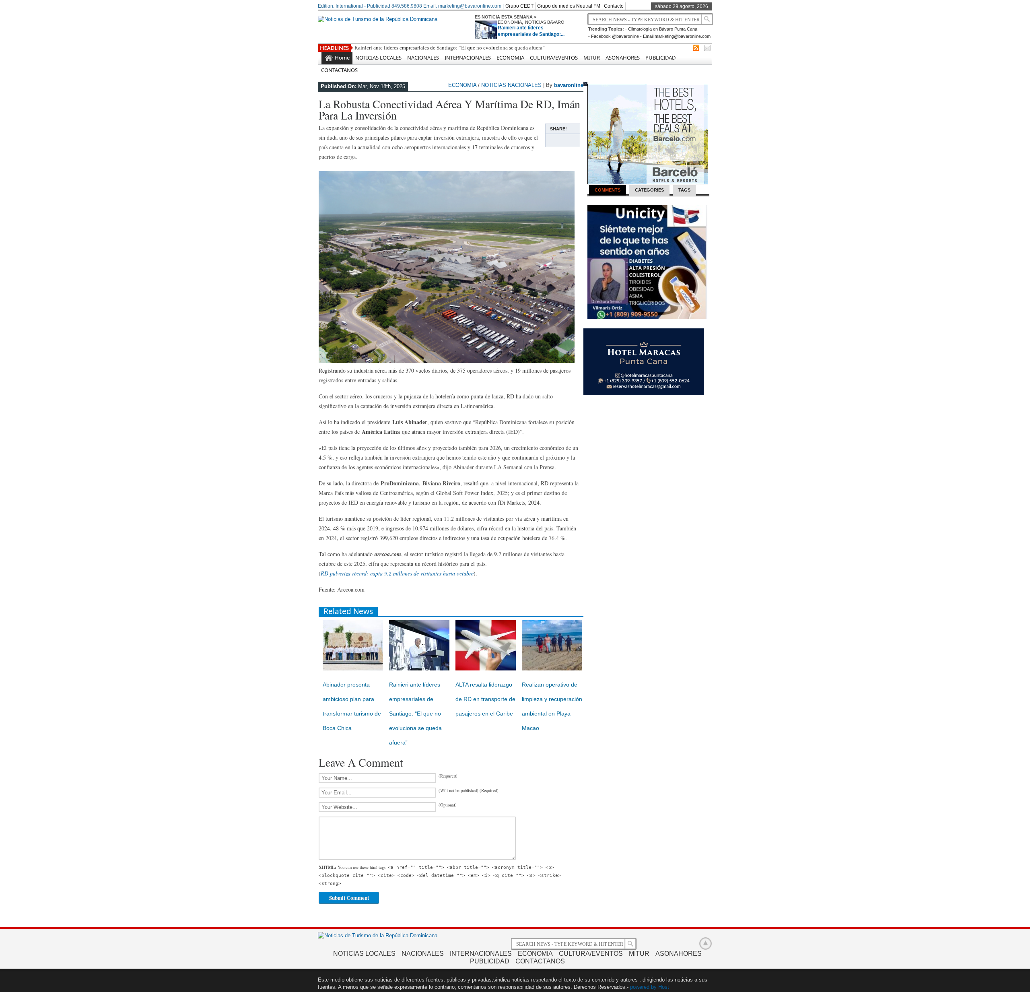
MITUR (591, 57)
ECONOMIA (510, 22)
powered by (643, 987)
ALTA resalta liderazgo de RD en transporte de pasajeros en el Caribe (485, 699)
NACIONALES (423, 57)
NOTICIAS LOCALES (378, 57)
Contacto (614, 6)
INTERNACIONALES (468, 57)
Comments (607, 190)
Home (342, 57)
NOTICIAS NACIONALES (511, 85)
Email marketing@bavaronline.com (677, 36)
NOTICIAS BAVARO (544, 22)
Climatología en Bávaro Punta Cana (662, 29)
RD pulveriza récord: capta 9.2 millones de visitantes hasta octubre (397, 573)
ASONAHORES (623, 57)
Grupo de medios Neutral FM (568, 6)
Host (663, 987)
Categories (649, 190)
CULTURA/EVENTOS (554, 57)
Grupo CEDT (519, 6)
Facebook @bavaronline (615, 36)
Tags (684, 190)
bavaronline (568, 85)
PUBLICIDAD (660, 57)
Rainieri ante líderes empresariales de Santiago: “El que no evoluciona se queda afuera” (449, 48)
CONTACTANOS (339, 70)
